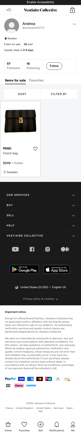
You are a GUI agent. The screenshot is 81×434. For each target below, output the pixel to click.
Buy (10, 205)
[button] (72, 10)
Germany (59, 408)
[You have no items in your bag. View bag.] (72, 10)
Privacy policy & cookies (38, 299)
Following (33, 66)
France (9, 408)
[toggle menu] (74, 24)
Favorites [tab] (36, 80)
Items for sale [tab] (15, 80)
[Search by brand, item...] (8, 10)
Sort (22, 94)
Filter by (59, 94)
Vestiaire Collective (25, 236)
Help (11, 225)
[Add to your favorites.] (35, 148)
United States (43, 408)
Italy (40, 411)
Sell (10, 215)
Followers (13, 66)
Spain (69, 408)
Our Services (18, 195)
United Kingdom (24, 408)
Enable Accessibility (40, 2)
